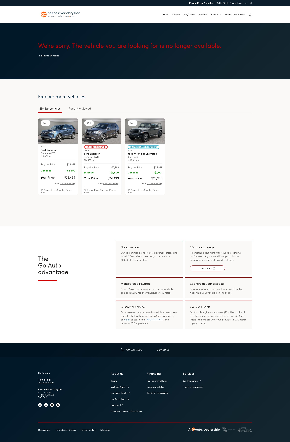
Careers (115, 405)
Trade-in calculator (157, 392)
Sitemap (105, 429)
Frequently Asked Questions (126, 411)
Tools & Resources (235, 14)
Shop (166, 14)
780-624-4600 (46, 382)
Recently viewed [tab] (79, 108)
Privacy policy (88, 429)
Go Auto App (118, 398)
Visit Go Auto (118, 386)
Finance (203, 14)
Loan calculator (155, 386)
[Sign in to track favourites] (73, 122)
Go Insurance (190, 380)
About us (216, 14)
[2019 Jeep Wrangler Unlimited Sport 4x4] (145, 131)
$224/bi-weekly (154, 183)
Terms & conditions (65, 429)
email (127, 319)
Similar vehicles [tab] (50, 108)
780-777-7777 (155, 319)
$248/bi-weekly (67, 183)
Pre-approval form (157, 380)
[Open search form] (250, 14)
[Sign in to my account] (251, 3)
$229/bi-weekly (111, 183)
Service (176, 14)
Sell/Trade (189, 14)
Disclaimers (44, 429)
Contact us (44, 373)
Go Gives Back (119, 392)
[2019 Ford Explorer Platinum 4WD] (58, 131)
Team (114, 380)
